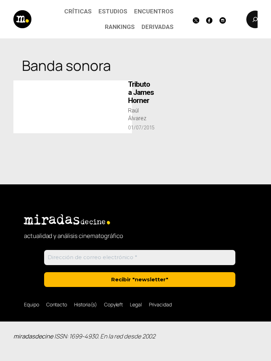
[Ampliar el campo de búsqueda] (255, 19)
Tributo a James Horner (141, 92)
